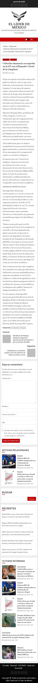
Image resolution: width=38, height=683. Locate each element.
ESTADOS (22, 666)
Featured (15, 328)
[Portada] (12, 5)
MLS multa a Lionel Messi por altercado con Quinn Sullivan (26, 652)
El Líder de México (19, 26)
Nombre (5, 406)
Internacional (21, 566)
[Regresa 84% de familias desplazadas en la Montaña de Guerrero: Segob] (9, 461)
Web (3, 422)
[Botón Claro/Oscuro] (27, 40)
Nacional (6, 59)
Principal (22, 328)
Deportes (20, 647)
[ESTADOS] (19, 5)
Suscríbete (35, 39)
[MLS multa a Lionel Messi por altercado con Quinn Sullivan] (9, 652)
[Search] (31, 39)
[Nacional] (15, 5)
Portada (13, 59)
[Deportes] (22, 5)
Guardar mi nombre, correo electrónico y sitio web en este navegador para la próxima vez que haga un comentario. (19, 433)
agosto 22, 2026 (24, 468)
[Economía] (25, 5)
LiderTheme (10, 681)
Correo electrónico (9, 414)
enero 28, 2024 (9, 73)
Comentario (7, 378)
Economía (18, 668)
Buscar (7, 492)
